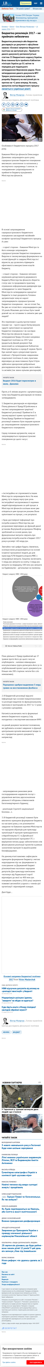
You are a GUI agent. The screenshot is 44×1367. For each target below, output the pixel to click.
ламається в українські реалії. (16, 88)
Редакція (5, 1279)
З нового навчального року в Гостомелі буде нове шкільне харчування (21, 1146)
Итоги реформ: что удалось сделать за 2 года (22, 1262)
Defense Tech (7, 8)
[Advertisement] (22, 204)
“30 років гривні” (23, 8)
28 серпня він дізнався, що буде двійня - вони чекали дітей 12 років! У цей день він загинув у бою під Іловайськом (22, 1248)
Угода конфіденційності (11, 1284)
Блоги (12, 26)
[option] (22, 17)
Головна (5, 26)
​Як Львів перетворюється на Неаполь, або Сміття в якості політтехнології (20, 1210)
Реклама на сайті (8, 1274)
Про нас (5, 1272)
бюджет (17, 1032)
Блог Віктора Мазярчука (25, 26)
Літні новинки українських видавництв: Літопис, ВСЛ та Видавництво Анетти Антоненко (21, 1160)
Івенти (4, 1277)
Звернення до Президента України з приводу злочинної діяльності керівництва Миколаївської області (20, 1233)
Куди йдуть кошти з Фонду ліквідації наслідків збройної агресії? (19, 1008)
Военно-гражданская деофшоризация (21, 1220)
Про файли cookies (9, 1362)
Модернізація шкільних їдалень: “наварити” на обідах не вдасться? (17, 999)
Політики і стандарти (10, 1282)
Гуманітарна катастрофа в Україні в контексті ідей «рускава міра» (19, 1174)
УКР (35, 3)
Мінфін (6, 1032)
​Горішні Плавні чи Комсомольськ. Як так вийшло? (21, 1198)
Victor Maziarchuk (27, 979)
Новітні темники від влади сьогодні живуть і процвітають (19, 1186)
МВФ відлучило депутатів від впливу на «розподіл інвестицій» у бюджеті (20, 990)
